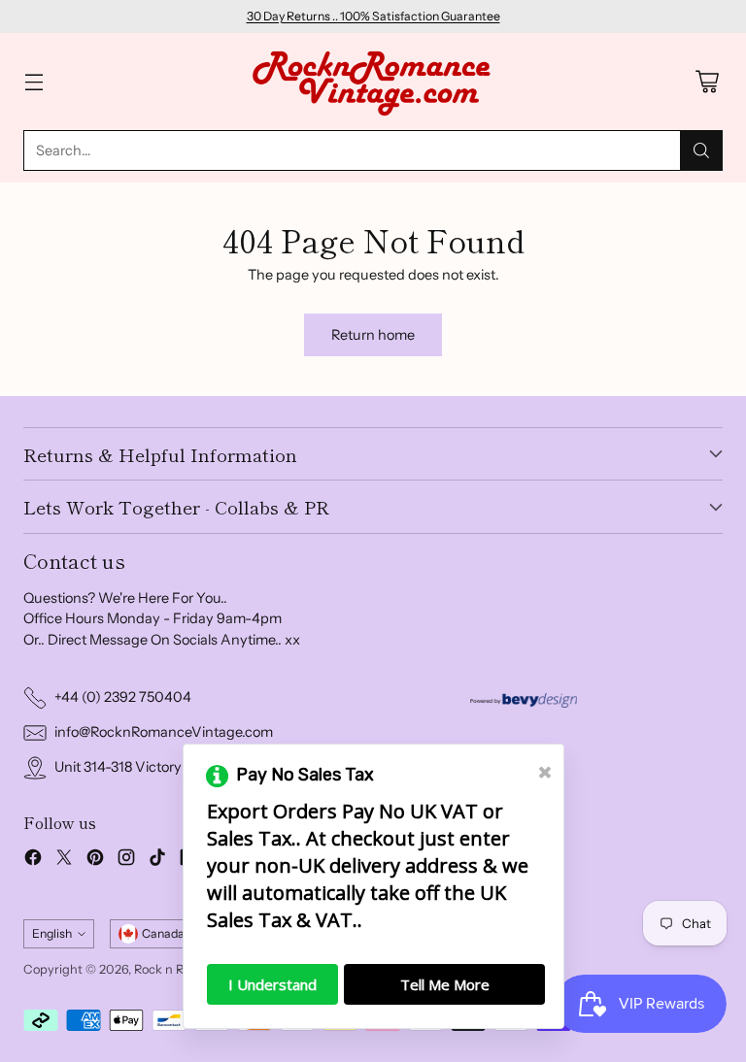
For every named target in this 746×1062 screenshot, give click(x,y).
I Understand (272, 984)
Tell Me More (445, 984)
